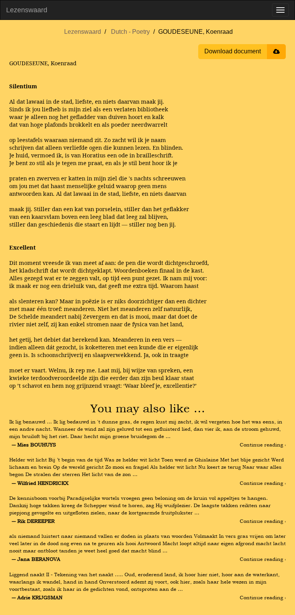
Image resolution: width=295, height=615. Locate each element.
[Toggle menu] (280, 10)
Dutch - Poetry (130, 31)
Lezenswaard (26, 10)
